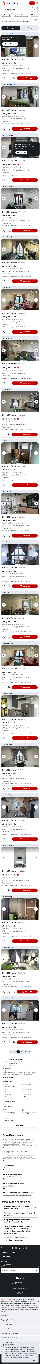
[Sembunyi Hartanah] (31, 38)
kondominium (27, 1142)
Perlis (4, 1168)
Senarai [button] (12, 28)
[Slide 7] (24, 54)
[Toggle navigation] (37, 3)
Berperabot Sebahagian (23, 1195)
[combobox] (18, 9)
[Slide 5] (21, 54)
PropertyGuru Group (8, 1253)
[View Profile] (20, 34)
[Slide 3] (18, 54)
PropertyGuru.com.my (7, 1299)
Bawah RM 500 (7, 1177)
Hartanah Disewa (7, 1329)
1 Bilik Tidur (11, 1186)
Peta (30, 28)
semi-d (11, 1144)
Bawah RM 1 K (17, 1177)
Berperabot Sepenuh (9, 1195)
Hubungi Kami (5, 1257)
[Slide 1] (15, 54)
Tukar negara (5, 1261)
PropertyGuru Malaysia (9, 1320)
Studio (5, 1186)
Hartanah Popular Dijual (9, 1338)
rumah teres (18, 1142)
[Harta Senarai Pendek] (35, 38)
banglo (16, 1144)
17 (22, 1052)
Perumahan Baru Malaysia (10, 1333)
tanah (23, 1144)
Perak (8, 1168)
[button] (9, 1077)
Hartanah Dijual (6, 1324)
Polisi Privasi (29, 1351)
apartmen (6, 1144)
